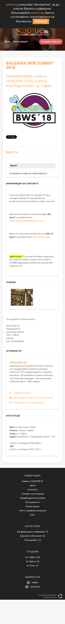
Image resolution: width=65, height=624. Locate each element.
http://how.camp (41, 236)
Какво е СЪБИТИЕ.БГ (32, 481)
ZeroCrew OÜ (18, 362)
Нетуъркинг (32, 539)
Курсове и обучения (32, 535)
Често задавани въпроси (32, 510)
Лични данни (33, 506)
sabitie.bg (12, 4)
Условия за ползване (32, 493)
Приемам (41, 21)
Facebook (35, 586)
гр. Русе (32, 565)
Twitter (35, 582)
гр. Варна (32, 561)
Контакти (33, 489)
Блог (32, 514)
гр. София (32, 557)
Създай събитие (51, 41)
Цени (32, 485)
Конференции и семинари (32, 531)
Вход (7, 41)
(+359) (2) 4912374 (21, 392)
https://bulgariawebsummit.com (27, 220)
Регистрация (20, 41)
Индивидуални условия (32, 497)
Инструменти (33, 502)
